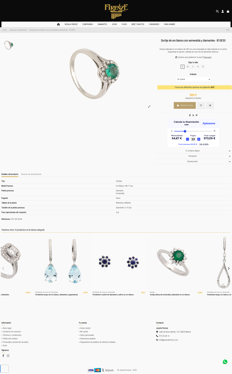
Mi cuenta (84, 331)
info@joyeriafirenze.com (168, 340)
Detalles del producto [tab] (9, 174)
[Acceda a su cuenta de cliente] (222, 11)
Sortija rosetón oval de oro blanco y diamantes (135, 295)
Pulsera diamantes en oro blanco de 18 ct (191, 295)
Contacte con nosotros (12, 331)
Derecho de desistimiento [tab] (31, 174)
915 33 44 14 (164, 336)
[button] (71, 24)
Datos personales (87, 335)
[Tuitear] (193, 115)
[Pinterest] (196, 115)
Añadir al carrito (187, 105)
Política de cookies (10, 338)
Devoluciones (192, 161)
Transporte (192, 156)
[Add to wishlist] (201, 105)
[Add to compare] (210, 105)
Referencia (5, 219)
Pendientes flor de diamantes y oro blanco (76, 295)
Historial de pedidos (88, 338)
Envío (5, 345)
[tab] (193, 151)
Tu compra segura (192, 151)
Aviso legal (7, 328)
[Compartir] (190, 115)
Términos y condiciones (12, 335)
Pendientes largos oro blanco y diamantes (19, 295)
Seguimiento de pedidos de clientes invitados (98, 342)
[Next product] (228, 30)
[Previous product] (227, 30)
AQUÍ (212, 87)
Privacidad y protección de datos (16, 342)
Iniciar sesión (85, 328)
